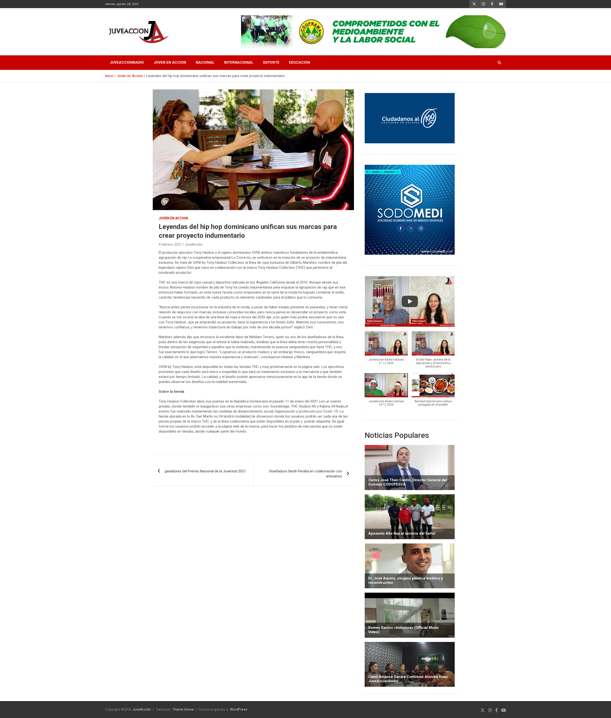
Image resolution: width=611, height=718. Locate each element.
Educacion (299, 62)
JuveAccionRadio (127, 62)
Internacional (238, 62)
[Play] (410, 301)
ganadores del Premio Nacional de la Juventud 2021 (205, 471)
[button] (386, 350)
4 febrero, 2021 (170, 244)
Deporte (271, 62)
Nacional (205, 62)
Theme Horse (183, 709)
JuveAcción (193, 244)
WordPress (238, 709)
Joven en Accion (169, 62)
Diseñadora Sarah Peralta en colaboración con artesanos (305, 473)
